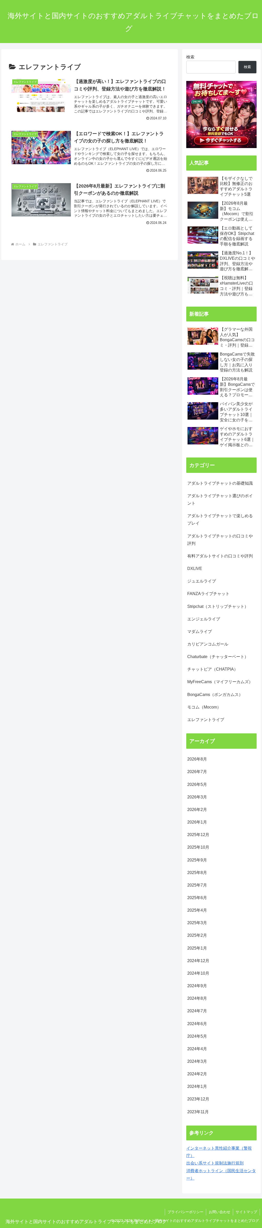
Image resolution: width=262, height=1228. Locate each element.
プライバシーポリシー (185, 1212)
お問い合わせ (219, 1212)
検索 (190, 57)
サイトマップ (246, 1212)
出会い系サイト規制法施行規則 (215, 1163)
